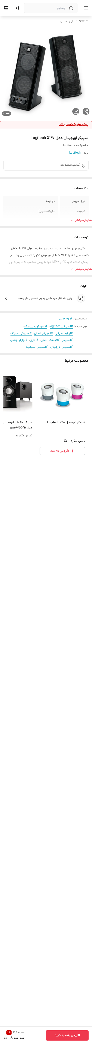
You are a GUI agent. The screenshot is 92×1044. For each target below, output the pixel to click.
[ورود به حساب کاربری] (17, 7)
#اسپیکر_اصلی (43, 333)
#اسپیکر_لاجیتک (21, 333)
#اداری (34, 340)
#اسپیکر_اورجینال (61, 347)
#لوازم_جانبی (18, 340)
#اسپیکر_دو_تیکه (35, 326)
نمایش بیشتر (83, 220)
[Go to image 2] (3, 113)
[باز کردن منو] (85, 7)
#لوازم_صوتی (64, 333)
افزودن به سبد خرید (67, 1035)
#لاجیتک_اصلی (50, 340)
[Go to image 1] (7, 113)
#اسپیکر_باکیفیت (36, 347)
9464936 (84, 21)
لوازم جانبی (66, 21)
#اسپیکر (67, 340)
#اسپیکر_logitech (61, 326)
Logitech (75, 153)
